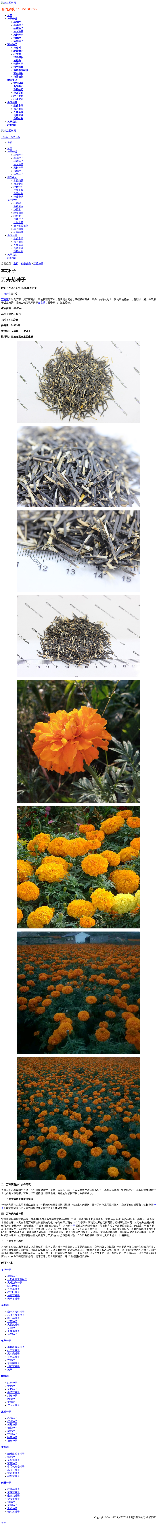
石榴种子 (12, 1418)
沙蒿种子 (12, 1360)
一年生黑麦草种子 (17, 1279)
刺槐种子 (12, 1395)
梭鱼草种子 (13, 1476)
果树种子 (6, 1411)
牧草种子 (6, 1340)
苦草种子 (12, 1463)
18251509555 (10, 137)
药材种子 (6, 1482)
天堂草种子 (13, 1298)
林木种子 (6, 1376)
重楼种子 (12, 1508)
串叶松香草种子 (16, 1347)
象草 (9, 1369)
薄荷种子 (12, 1334)
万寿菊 (7, 293)
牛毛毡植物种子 (16, 1466)
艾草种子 (12, 1328)
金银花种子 (13, 1495)
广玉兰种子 (13, 1405)
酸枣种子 (12, 1437)
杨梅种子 (12, 1440)
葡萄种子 (12, 1427)
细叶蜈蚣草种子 (16, 1453)
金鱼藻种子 (13, 1460)
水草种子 (6, 1447)
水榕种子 (12, 1457)
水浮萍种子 (13, 1469)
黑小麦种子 (13, 1353)
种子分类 (26, 263)
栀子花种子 (13, 1392)
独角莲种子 (13, 1511)
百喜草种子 (13, 1289)
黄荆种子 (12, 1505)
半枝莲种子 (13, 1331)
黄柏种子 (12, 1389)
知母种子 (12, 1502)
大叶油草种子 (14, 1282)
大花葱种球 (13, 1324)
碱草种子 (12, 1276)
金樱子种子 (13, 1498)
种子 (73, 1225)
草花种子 (38, 263)
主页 (15, 263)
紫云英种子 (13, 1363)
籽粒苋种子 (13, 1366)
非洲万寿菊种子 (16, 1315)
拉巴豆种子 (13, 1350)
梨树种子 (12, 1431)
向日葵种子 (13, 1318)
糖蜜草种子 (13, 1295)
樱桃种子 (12, 1421)
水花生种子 (13, 1473)
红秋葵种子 (13, 1489)
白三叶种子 (13, 1285)
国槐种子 (12, 1399)
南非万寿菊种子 (16, 1311)
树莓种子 (12, 1424)
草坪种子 (6, 1269)
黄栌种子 (12, 1386)
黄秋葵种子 (13, 1492)
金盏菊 (41, 302)
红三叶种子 (13, 1292)
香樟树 (11, 1402)
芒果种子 (12, 1434)
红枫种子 (12, 1382)
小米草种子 (13, 1356)
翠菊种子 (12, 1321)
